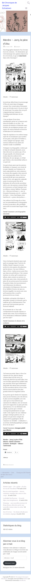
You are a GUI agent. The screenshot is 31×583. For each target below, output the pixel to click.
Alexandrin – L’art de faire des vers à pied (7, 474)
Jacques (18, 46)
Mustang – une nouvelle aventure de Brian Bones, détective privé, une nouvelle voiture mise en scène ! (15, 505)
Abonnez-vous (9, 563)
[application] (15, 217)
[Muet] (21, 217)
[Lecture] (5, 217)
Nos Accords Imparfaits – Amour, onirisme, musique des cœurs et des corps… (14, 493)
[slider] (24, 217)
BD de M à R (8, 465)
